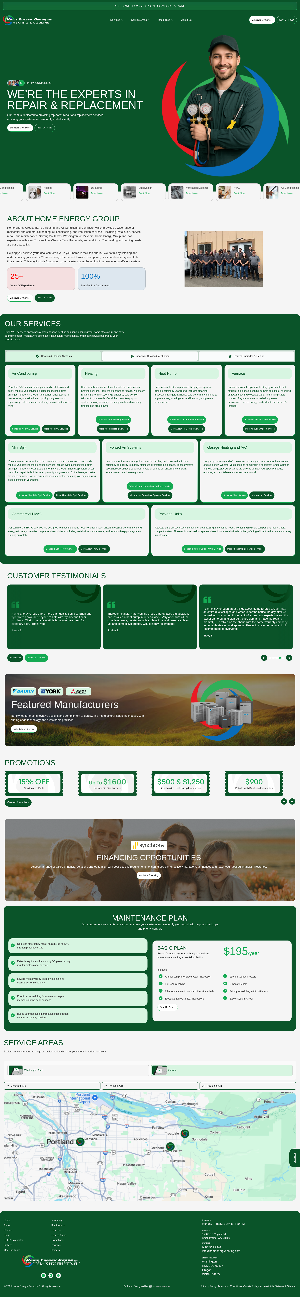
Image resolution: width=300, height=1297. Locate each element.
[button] (117, 20)
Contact (8, 1230)
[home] (27, 20)
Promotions (57, 1240)
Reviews (55, 1245)
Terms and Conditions (230, 1286)
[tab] (53, 356)
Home (7, 1220)
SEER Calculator (13, 1240)
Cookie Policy (251, 1286)
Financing (56, 1220)
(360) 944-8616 (211, 1246)
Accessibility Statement (273, 1286)
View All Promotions (18, 802)
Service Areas (58, 1235)
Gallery (8, 1245)
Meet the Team (12, 1250)
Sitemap (291, 1286)
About (7, 1225)
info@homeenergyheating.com (221, 1251)
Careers (55, 1250)
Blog (6, 1235)
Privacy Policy (209, 1286)
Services (55, 1230)
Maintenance (58, 1225)
